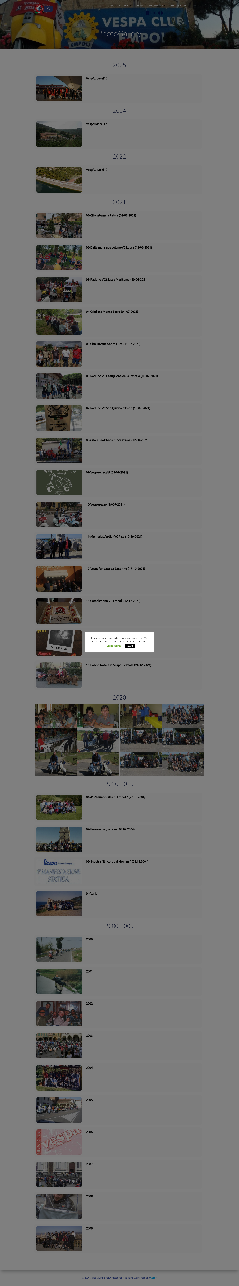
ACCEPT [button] (130, 646)
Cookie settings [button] (114, 645)
